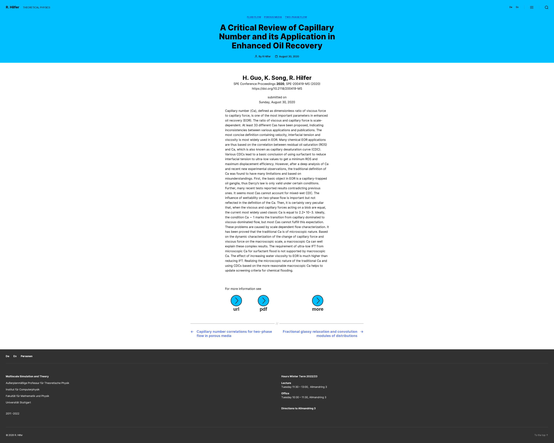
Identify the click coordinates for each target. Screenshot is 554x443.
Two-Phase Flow (296, 17)
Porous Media (273, 17)
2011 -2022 (12, 413)
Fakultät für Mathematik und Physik (27, 395)
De (510, 7)
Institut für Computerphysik (23, 389)
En (517, 7)
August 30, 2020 (289, 56)
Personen (26, 356)
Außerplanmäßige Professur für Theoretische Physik (37, 382)
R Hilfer (266, 56)
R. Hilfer (12, 7)
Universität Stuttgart (18, 402)
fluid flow (254, 17)
